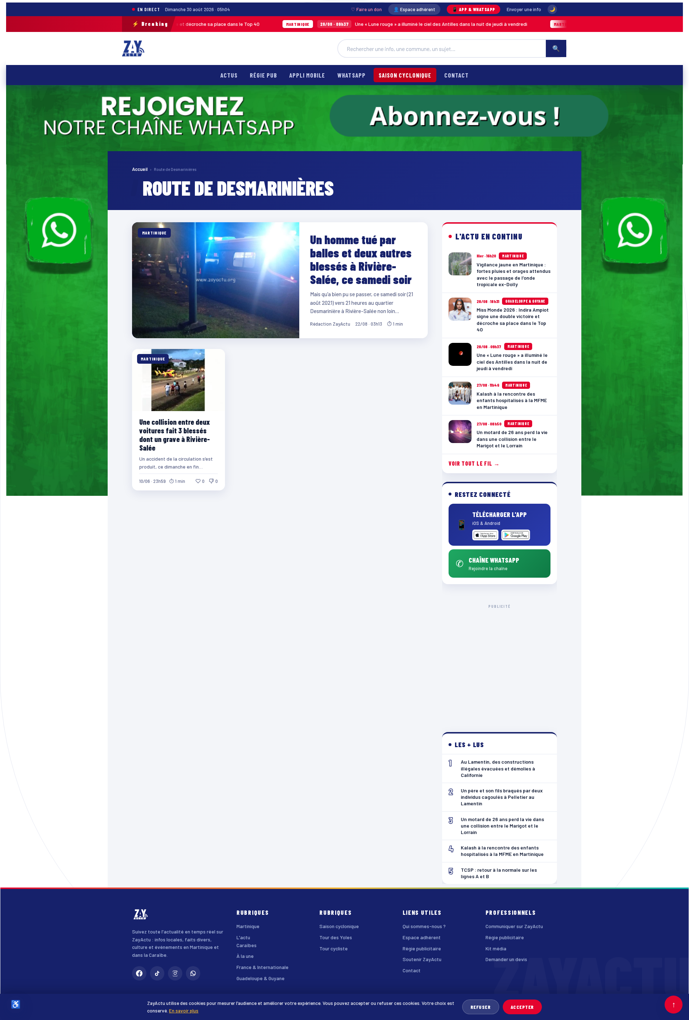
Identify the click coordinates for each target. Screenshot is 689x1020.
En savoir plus (183, 1010)
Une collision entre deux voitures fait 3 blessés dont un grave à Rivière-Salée (174, 434)
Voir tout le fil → (474, 463)
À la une (245, 956)
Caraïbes (246, 945)
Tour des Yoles (335, 937)
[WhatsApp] (193, 973)
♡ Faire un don (366, 9)
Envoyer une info (524, 9)
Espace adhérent (422, 937)
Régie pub (263, 75)
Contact (456, 75)
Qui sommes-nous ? (424, 926)
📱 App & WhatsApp (473, 9)
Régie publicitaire (422, 948)
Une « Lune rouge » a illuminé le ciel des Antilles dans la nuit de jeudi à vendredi (346, 24)
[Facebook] (139, 973)
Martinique (247, 926)
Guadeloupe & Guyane (260, 978)
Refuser (480, 1007)
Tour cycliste (333, 948)
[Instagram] (175, 973)
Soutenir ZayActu (422, 959)
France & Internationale (262, 967)
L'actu (243, 937)
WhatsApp (351, 75)
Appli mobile (307, 75)
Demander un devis (506, 959)
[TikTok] (157, 973)
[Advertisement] (499, 662)
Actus (229, 75)
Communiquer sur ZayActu (514, 926)
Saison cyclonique (405, 75)
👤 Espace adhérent (414, 9)
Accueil (139, 169)
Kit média (496, 948)
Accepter (522, 1007)
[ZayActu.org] (133, 48)
